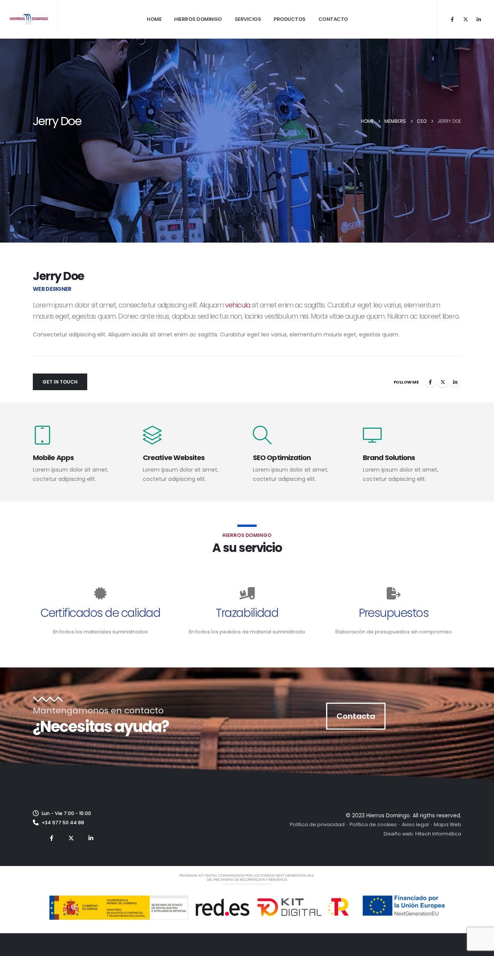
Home (154, 19)
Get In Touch (60, 382)
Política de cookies (373, 824)
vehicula (237, 305)
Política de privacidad (317, 824)
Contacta (356, 716)
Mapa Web (447, 824)
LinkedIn (455, 382)
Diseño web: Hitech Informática (422, 833)
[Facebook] (452, 19)
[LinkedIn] (478, 19)
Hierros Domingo (198, 19)
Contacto (333, 19)
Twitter (442, 382)
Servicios (248, 19)
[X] (465, 19)
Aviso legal (415, 824)
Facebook (430, 382)
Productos (290, 19)
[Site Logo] (29, 19)
